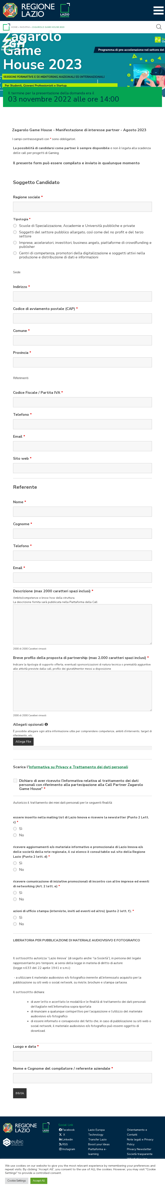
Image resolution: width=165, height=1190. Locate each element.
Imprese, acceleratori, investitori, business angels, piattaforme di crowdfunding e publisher (85, 245)
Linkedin (67, 1139)
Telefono (22, 414)
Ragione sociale (28, 197)
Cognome (22, 524)
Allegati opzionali (30, 724)
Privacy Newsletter (139, 1149)
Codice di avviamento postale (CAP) (45, 308)
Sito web (22, 458)
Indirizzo (21, 286)
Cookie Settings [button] (16, 1181)
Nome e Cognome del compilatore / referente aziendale (63, 1068)
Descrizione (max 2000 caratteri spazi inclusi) (53, 591)
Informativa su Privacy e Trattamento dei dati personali (78, 767)
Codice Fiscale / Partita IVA (38, 392)
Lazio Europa (96, 1130)
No (21, 835)
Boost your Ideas (99, 1144)
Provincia (22, 352)
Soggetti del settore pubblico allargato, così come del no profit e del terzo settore (81, 234)
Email (19, 436)
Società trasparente (140, 1154)
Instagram (68, 1149)
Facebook (68, 1130)
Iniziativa (25, 27)
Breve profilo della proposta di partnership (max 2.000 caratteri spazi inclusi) (81, 657)
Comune (21, 330)
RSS (65, 1144)
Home (14, 27)
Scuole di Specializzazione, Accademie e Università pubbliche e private (77, 226)
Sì (20, 829)
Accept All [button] (39, 1181)
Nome (19, 502)
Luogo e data (26, 1046)
